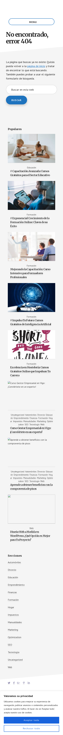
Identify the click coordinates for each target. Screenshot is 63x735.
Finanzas (33, 418)
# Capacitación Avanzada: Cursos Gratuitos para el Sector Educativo (30, 173)
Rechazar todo (31, 728)
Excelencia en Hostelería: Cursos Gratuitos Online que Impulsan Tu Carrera (30, 371)
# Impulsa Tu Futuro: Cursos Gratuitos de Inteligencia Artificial (30, 322)
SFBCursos (31, 9)
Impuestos (17, 421)
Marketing (41, 421)
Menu (33, 22)
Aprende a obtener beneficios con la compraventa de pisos (31, 486)
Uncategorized (17, 414)
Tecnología (34, 424)
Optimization (14, 637)
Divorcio (41, 414)
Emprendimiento (21, 418)
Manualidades (29, 421)
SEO (26, 424)
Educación (31, 167)
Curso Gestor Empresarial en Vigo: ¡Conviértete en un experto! (30, 430)
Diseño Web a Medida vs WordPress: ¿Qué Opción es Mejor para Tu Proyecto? (30, 536)
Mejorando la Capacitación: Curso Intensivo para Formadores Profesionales (30, 273)
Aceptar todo (31, 720)
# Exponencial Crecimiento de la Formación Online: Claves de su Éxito (29, 222)
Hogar (11, 607)
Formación (31, 214)
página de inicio (36, 66)
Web (42, 424)
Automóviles (31, 414)
